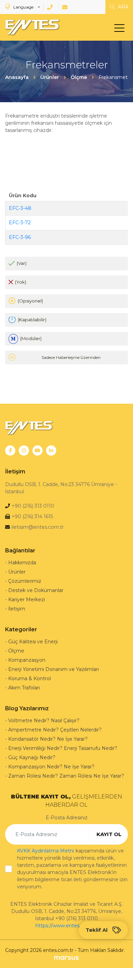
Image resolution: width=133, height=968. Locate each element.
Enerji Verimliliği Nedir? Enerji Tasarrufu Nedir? (62, 748)
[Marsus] (66, 957)
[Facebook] (10, 450)
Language (23, 7)
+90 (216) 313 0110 (33, 506)
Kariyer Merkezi (26, 599)
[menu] (121, 29)
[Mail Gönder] (66, 7)
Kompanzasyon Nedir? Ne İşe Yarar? (51, 767)
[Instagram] (24, 450)
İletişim (16, 609)
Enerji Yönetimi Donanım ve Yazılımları (53, 669)
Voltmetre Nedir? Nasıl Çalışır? (43, 720)
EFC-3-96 (20, 237)
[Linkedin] (51, 450)
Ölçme (16, 651)
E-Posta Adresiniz (67, 818)
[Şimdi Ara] (51, 7)
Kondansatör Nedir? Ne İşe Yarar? (48, 739)
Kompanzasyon (26, 660)
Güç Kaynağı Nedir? (31, 757)
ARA (123, 7)
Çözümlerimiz (24, 581)
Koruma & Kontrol (29, 678)
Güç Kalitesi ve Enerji (33, 641)
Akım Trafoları (24, 688)
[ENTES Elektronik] (30, 27)
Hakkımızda (22, 563)
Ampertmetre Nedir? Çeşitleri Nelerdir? (55, 730)
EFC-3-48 (20, 208)
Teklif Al (96, 930)
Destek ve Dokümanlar (35, 590)
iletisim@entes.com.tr (38, 527)
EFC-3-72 (20, 222)
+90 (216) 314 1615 (32, 516)
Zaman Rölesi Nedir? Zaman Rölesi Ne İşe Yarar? (66, 776)
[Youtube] (37, 450)
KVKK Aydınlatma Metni (45, 851)
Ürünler (17, 572)
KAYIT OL (109, 834)
